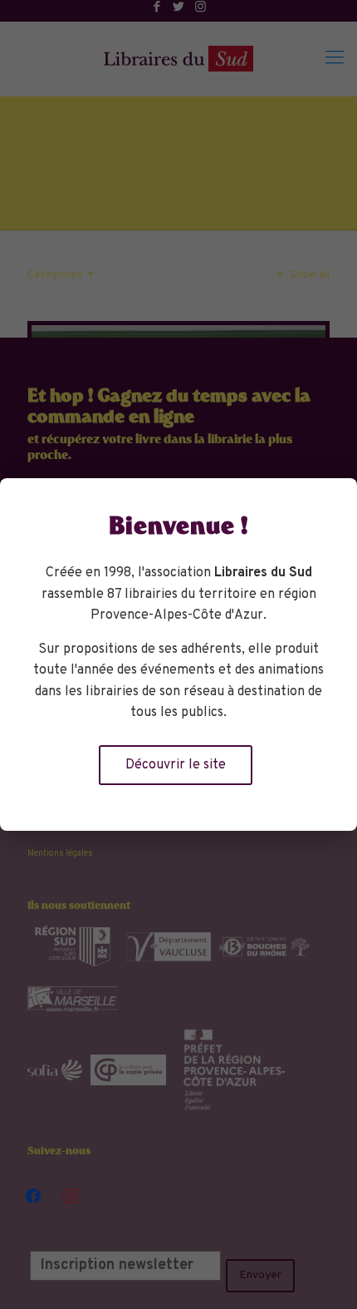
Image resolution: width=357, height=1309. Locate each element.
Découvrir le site (175, 765)
